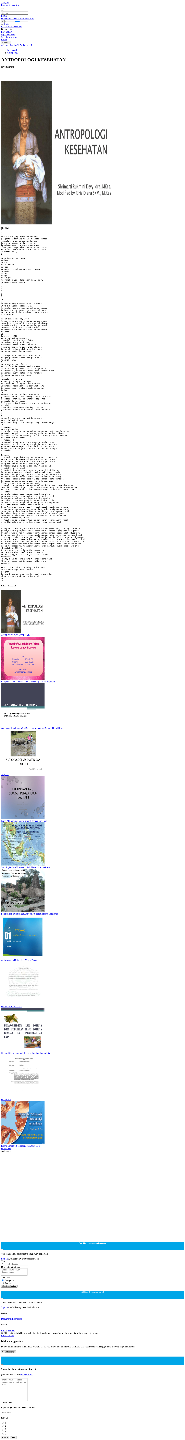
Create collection (9, 1286)
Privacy (5, 1335)
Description (11, 1267)
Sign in (4, 1258)
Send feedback (8, 1352)
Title (3, 1261)
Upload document (9, 18)
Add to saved (26, 45)
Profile (4, 39)
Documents (6, 1319)
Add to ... (6, 42)
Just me (8, 1283)
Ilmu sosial (12, 50)
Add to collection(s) (10, 45)
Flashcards (6, 26)
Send (13, 1437)
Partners (11, 1330)
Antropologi (12, 52)
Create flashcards (26, 18)
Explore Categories (10, 5)
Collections (16, 26)
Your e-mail (6, 1402)
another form (26, 1374)
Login (4, 16)
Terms (11, 1335)
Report (4, 1330)
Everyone (9, 1280)
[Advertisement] (88, 74)
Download (6, 1148)
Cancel (5, 1437)
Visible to (5, 1277)
